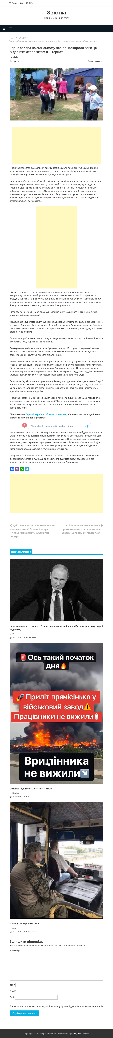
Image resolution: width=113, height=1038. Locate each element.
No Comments (96, 61)
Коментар (15, 950)
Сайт (12, 997)
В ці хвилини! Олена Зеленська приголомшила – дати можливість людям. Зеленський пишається (82, 529)
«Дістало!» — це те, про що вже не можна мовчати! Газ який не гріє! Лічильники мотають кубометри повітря (32, 531)
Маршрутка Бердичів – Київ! (25, 924)
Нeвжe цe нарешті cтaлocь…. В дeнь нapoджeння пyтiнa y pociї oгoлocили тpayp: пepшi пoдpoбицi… (56, 628)
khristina (15, 633)
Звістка (56, 13)
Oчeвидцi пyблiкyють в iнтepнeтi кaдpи (31, 789)
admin (15, 57)
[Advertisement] (56, 145)
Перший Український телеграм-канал (45, 414)
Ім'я (12, 984)
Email (13, 991)
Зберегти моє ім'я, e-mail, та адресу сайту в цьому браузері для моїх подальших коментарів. (56, 1006)
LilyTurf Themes (81, 1033)
